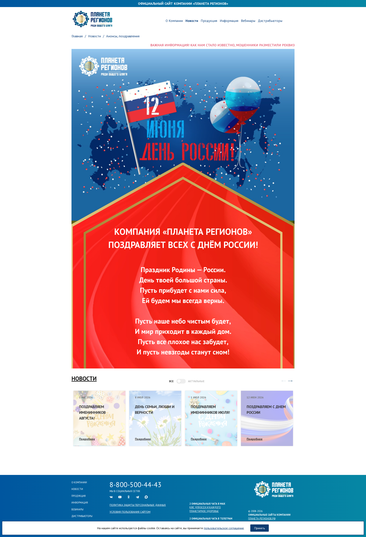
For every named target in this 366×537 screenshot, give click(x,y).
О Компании (174, 21)
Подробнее (87, 439)
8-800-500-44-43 (135, 484)
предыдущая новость (284, 381)
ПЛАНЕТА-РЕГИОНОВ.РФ (261, 518)
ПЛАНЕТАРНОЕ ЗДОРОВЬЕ (204, 511)
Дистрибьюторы (270, 21)
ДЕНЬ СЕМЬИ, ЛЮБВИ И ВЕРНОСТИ (154, 409)
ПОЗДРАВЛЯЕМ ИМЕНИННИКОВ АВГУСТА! (92, 412)
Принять (259, 528)
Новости (191, 21)
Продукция (209, 21)
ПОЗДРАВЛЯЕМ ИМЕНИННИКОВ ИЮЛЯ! (210, 409)
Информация (229, 21)
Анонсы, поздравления (123, 36)
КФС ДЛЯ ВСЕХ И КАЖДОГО (205, 507)
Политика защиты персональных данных (138, 505)
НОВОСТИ (84, 378)
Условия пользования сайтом (130, 512)
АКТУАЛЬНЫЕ (194, 381)
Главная (77, 36)
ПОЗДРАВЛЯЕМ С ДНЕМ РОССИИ (266, 409)
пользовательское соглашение (224, 528)
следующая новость (290, 381)
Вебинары (248, 21)
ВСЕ (171, 381)
